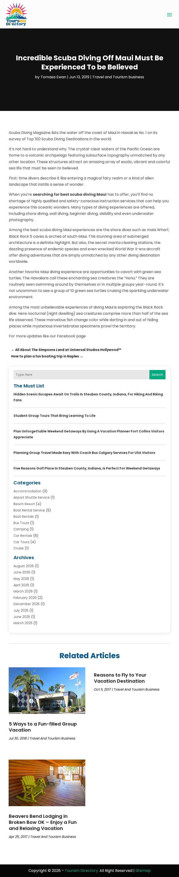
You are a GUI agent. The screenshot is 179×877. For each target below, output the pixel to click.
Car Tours (21, 542)
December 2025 (27, 604)
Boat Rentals (24, 516)
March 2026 (23, 591)
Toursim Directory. (82, 870)
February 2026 (25, 597)
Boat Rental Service (29, 510)
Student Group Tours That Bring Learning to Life (55, 415)
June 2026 (22, 572)
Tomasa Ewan (53, 77)
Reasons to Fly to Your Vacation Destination (120, 678)
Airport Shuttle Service (32, 497)
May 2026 (21, 578)
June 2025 (22, 616)
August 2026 (24, 566)
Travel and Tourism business (118, 77)
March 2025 (23, 623)
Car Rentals (23, 535)
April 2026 (21, 585)
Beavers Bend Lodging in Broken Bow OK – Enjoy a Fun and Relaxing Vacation (43, 822)
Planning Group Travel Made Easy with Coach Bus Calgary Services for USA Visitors (84, 452)
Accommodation (27, 491)
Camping (21, 529)
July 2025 (21, 610)
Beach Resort (24, 504)
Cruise (19, 548)
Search (157, 374)
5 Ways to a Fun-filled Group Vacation (43, 727)
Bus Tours (21, 523)
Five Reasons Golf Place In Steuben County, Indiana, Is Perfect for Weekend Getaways (87, 468)
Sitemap (143, 870)
